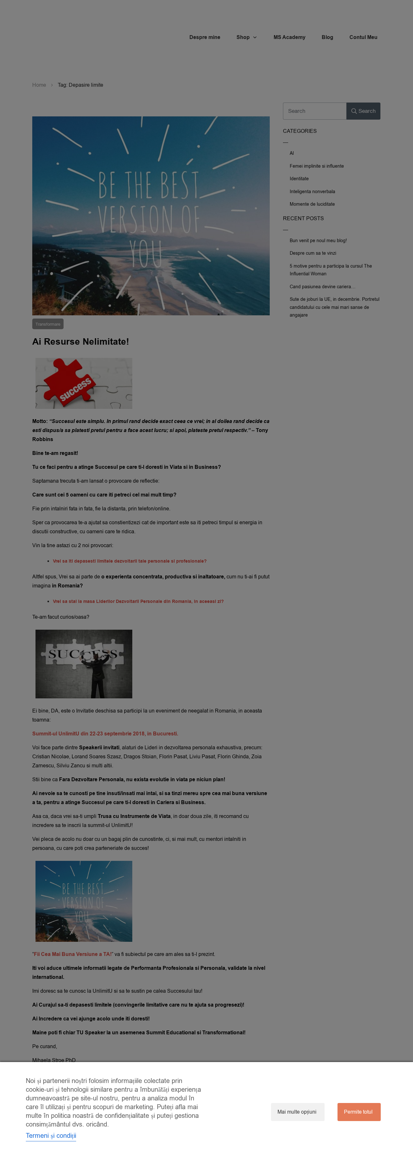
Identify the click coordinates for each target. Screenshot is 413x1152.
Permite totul (358, 1112)
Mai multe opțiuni (297, 1112)
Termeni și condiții (51, 1135)
